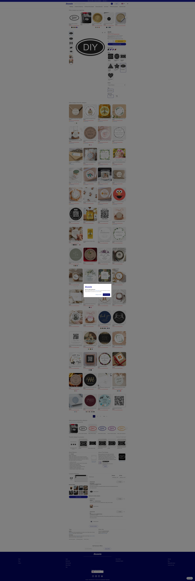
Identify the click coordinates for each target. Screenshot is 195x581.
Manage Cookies (99, 294)
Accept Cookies (106, 294)
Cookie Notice (97, 290)
